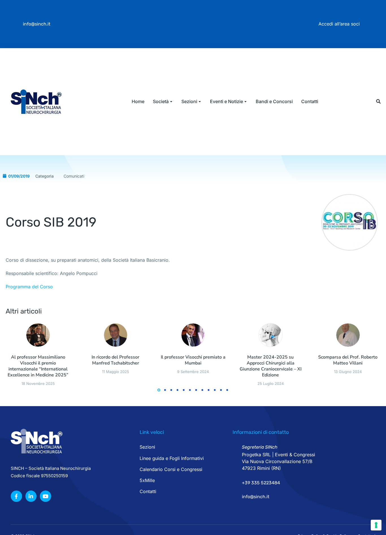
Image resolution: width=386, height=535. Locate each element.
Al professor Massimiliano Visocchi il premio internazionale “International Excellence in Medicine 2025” (38, 366)
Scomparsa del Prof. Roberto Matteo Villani (348, 360)
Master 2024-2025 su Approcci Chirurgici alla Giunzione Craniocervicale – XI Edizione (271, 366)
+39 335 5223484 (261, 482)
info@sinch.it (36, 24)
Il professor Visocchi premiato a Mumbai (193, 360)
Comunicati (74, 176)
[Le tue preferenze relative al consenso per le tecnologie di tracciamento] (376, 525)
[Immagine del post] (38, 335)
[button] (378, 101)
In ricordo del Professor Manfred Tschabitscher (115, 360)
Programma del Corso (29, 286)
